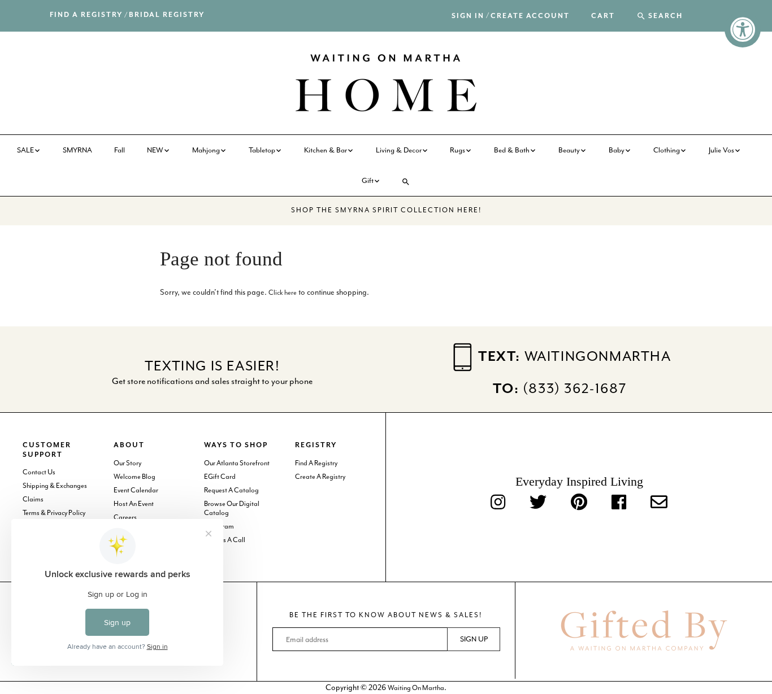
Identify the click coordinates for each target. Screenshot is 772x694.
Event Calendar (136, 490)
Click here (282, 292)
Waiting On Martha (416, 687)
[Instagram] (498, 503)
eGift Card (220, 476)
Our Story (127, 463)
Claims (33, 499)
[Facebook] (618, 503)
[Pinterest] (579, 503)
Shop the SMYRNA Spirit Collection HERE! (386, 210)
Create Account (530, 16)
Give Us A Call (224, 539)
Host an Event (134, 503)
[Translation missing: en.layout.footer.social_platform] (658, 503)
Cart (603, 16)
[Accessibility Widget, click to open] (743, 29)
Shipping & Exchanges (55, 485)
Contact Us (39, 472)
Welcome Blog (134, 476)
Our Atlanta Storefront (237, 463)
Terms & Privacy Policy (54, 512)
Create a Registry (320, 476)
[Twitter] (538, 503)
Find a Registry (86, 15)
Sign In (468, 16)
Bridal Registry (167, 15)
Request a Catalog (231, 490)
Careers (125, 517)
